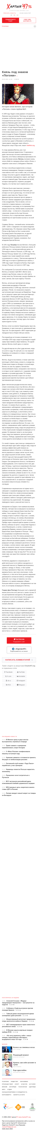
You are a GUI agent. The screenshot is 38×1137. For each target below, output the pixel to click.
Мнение (4, 1044)
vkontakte (22, 676)
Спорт (17, 1084)
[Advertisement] (19, 49)
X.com (9, 676)
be (11, 15)
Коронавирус (6, 1094)
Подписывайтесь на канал (19, 650)
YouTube (22, 672)
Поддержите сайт (11, 20)
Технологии (22, 1086)
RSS (9, 685)
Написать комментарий (19, 660)
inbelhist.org (31, 145)
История (32, 1084)
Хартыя (19, 6)
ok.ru (9, 680)
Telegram (22, 685)
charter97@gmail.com (9, 1127)
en (17, 15)
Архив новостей (25, 13)
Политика (5, 1081)
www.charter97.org (24, 1117)
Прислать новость (9, 13)
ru (14, 15)
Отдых (9, 1089)
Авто (3, 1089)
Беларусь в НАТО (19, 1094)
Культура (24, 1084)
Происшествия (7, 1084)
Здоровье (32, 1086)
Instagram (21, 680)
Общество (14, 1081)
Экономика (24, 1081)
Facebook (9, 672)
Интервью (12, 1086)
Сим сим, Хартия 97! (27, 20)
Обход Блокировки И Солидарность (14, 1092)
